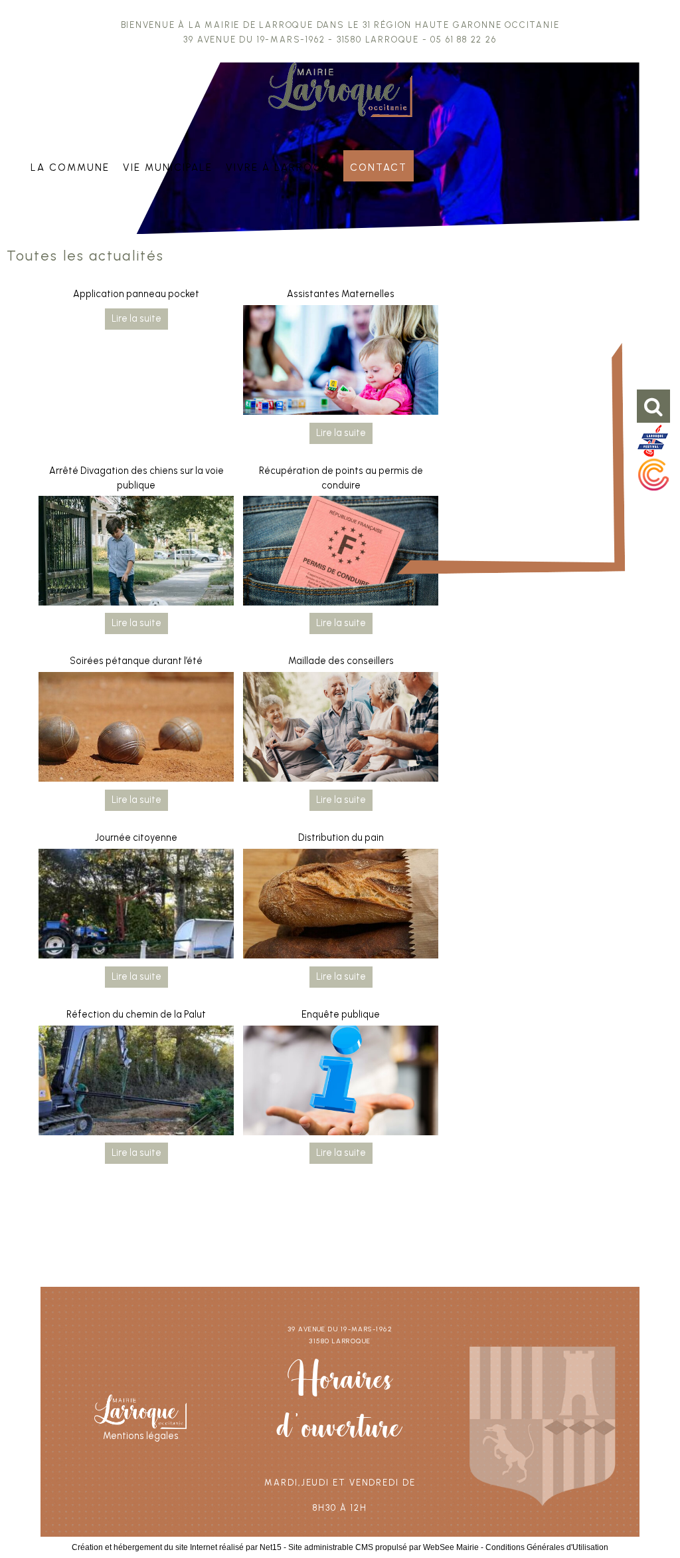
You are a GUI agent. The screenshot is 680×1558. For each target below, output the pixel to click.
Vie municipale (167, 166)
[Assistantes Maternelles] (340, 362)
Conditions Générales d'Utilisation (546, 1547)
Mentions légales (141, 1436)
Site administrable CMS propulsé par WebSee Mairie (383, 1547)
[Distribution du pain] (340, 906)
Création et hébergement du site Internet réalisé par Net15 (177, 1547)
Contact (378, 166)
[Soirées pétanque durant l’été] (136, 729)
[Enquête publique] (340, 1082)
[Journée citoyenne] (136, 906)
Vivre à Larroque (281, 166)
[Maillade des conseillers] (340, 729)
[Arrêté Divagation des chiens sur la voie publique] (136, 553)
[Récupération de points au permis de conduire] (340, 553)
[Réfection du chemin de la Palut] (136, 1082)
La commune (70, 166)
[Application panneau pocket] (136, 318)
